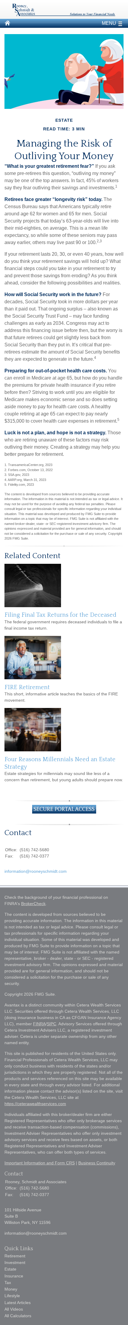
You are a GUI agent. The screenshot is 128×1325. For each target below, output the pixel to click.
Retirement (14, 1256)
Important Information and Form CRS (39, 1162)
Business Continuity (96, 1162)
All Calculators (17, 1315)
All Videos (13, 1309)
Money (10, 1289)
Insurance (13, 1276)
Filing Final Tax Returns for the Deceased (60, 615)
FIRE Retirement (27, 687)
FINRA (39, 1023)
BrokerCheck (33, 903)
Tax (7, 1282)
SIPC (51, 1023)
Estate (10, 1269)
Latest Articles (17, 1302)
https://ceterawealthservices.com (35, 1103)
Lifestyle (12, 1295)
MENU (109, 23)
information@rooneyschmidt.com (35, 871)
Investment (14, 1262)
